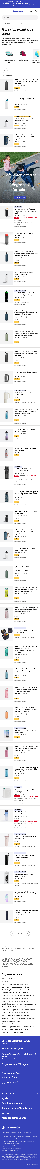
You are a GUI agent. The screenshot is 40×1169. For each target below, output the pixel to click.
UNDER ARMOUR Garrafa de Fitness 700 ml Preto (24, 470)
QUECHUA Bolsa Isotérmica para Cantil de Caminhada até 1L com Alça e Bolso (25, 532)
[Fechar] (36, 3)
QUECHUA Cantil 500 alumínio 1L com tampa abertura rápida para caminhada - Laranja (25, 709)
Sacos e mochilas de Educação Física (15, 984)
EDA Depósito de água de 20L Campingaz (24, 791)
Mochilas (5, 981)
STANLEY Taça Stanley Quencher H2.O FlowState (25, 394)
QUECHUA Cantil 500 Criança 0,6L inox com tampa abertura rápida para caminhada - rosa (26, 609)
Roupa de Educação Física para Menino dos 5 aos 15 (19, 1010)
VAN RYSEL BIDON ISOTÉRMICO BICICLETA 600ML (25, 430)
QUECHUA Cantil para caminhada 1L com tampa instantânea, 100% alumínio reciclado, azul (26, 313)
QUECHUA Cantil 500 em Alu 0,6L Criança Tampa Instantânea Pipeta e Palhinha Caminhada (26, 689)
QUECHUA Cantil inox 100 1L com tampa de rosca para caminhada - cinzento (26, 353)
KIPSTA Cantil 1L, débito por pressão (23, 234)
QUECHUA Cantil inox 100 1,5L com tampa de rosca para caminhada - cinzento (26, 81)
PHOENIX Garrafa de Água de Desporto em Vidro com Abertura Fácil (25, 211)
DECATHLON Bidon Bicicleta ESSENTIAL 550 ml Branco (24, 120)
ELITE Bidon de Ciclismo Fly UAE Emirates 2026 (25, 449)
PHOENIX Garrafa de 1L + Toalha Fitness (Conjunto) (25, 731)
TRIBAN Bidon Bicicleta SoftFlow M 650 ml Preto (26, 512)
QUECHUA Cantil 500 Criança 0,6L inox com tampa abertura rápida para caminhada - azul (26, 493)
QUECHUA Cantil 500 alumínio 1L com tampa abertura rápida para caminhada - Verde (25, 569)
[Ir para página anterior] (12, 933)
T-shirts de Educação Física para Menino (16, 1029)
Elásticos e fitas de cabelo (9, 61)
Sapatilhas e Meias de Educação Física (15, 987)
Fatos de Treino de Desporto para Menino (16, 993)
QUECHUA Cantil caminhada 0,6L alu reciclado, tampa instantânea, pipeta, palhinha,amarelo (26, 589)
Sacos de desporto (8, 978)
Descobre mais (20, 197)
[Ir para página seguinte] (27, 933)
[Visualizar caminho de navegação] (2, 23)
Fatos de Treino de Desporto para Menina (16, 1007)
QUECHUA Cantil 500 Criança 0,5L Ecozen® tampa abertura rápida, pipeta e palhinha (26, 769)
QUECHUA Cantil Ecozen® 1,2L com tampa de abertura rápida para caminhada (26, 671)
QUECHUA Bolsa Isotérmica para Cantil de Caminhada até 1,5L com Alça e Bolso (26, 137)
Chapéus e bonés (23, 60)
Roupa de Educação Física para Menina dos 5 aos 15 (19, 1018)
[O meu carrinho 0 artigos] (35, 11)
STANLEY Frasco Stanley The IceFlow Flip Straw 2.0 (24, 856)
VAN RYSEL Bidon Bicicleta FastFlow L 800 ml (23, 273)
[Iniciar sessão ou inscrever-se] (31, 11)
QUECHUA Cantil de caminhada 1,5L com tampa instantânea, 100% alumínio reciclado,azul (26, 253)
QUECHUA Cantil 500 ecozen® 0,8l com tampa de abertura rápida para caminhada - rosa (26, 748)
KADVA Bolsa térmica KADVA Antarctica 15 (24, 631)
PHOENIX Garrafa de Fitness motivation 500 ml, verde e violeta (26, 893)
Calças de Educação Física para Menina (15, 1012)
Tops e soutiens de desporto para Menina (16, 1015)
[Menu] (4, 11)
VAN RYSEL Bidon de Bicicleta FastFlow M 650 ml (24, 549)
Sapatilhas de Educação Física (12, 1032)
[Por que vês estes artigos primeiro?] (3, 76)
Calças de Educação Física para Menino (15, 1001)
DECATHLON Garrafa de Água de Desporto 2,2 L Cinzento (25, 373)
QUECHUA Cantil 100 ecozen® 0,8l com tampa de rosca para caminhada (26, 100)
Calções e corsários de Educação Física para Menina (20, 995)
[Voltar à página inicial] (17, 11)
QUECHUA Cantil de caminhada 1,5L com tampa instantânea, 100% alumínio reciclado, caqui (26, 333)
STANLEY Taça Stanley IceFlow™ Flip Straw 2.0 (25, 837)
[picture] (6, 85)
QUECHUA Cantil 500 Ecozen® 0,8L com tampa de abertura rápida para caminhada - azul (26, 411)
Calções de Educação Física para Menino (16, 998)
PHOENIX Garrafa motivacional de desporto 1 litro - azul (26, 813)
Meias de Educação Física (11, 1021)
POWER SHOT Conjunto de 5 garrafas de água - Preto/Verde (25, 294)
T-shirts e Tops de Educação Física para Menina (18, 1027)
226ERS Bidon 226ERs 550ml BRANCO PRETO (24, 875)
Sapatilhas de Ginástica (10, 1024)
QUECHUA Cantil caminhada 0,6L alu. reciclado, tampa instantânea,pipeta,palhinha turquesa (25, 649)
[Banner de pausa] (33, 3)
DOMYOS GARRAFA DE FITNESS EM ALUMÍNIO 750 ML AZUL (26, 911)
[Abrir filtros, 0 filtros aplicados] (5, 70)
